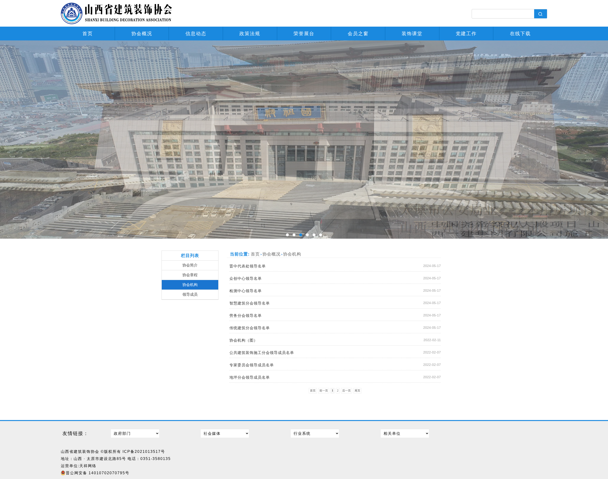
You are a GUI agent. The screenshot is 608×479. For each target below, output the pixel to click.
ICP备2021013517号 (144, 452)
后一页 (346, 390)
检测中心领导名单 (335, 291)
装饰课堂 (412, 33)
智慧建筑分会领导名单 (335, 303)
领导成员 (190, 294)
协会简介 (190, 265)
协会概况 (141, 33)
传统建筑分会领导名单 (335, 328)
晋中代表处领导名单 (335, 266)
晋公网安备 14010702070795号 (97, 473)
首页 (87, 33)
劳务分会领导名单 (335, 315)
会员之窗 (358, 33)
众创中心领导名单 (335, 278)
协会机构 (190, 285)
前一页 (323, 390)
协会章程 (190, 275)
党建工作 (466, 33)
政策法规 (249, 33)
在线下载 (520, 33)
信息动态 (195, 33)
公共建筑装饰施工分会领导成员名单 (335, 352)
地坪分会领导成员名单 (335, 377)
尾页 (357, 390)
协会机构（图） (335, 340)
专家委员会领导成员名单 (335, 365)
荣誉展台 (304, 33)
